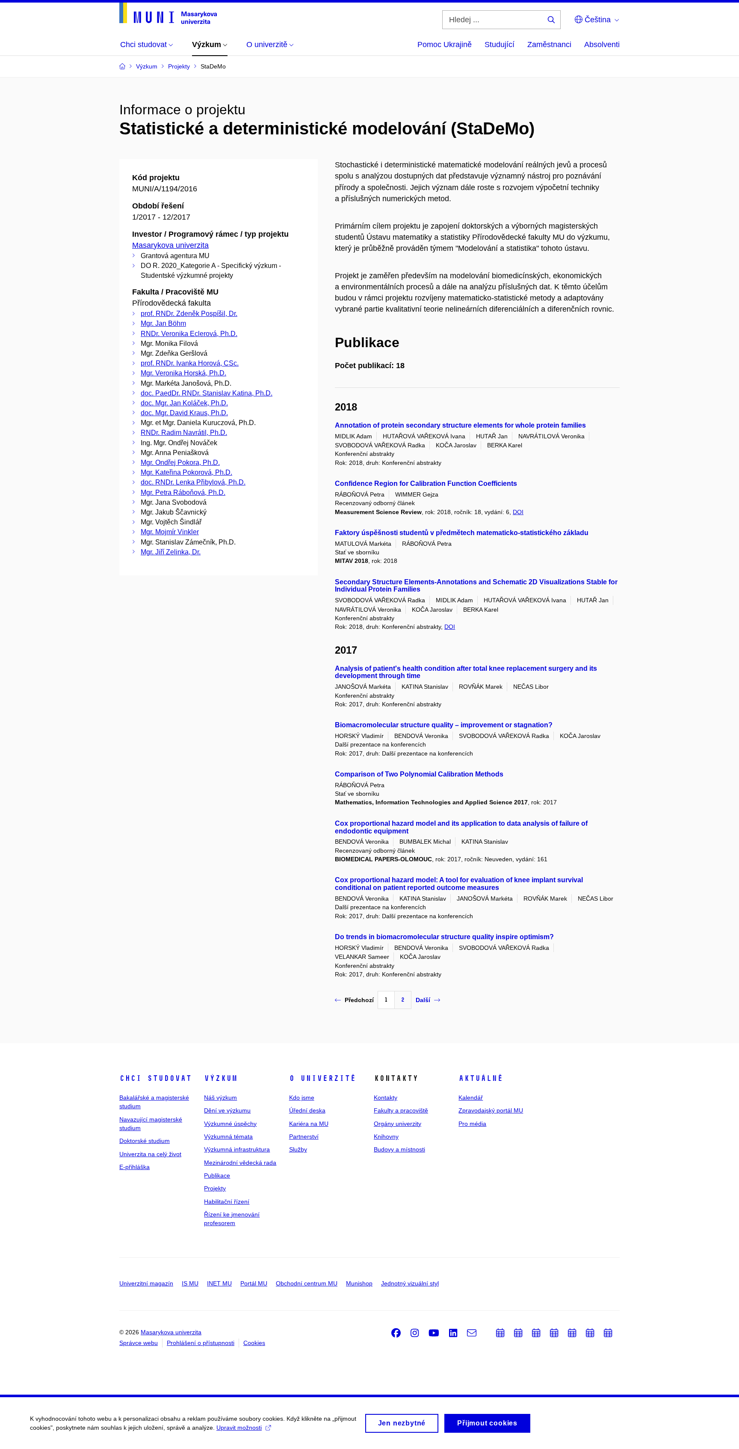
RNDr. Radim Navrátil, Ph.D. (184, 432)
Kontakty (385, 1097)
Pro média (472, 1123)
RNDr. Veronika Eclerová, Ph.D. (189, 333)
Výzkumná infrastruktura (237, 1149)
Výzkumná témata (228, 1136)
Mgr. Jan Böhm (163, 323)
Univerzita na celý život (150, 1154)
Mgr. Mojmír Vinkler (170, 532)
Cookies (254, 1342)
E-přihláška (134, 1166)
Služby (298, 1149)
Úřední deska (307, 1110)
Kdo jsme (301, 1097)
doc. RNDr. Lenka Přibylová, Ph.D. (193, 482)
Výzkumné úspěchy (230, 1123)
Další (423, 1000)
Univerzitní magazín (146, 1283)
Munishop (359, 1283)
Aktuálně (480, 1078)
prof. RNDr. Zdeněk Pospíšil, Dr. (189, 313)
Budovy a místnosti (399, 1149)
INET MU (219, 1283)
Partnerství (304, 1136)
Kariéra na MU (308, 1123)
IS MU (190, 1283)
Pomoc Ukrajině (444, 44)
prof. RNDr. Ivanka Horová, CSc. (190, 363)
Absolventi (602, 44)
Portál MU (253, 1283)
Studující (499, 44)
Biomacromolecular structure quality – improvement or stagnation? (444, 725)
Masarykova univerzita (170, 245)
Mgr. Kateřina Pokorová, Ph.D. (186, 472)
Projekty (215, 1188)
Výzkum (220, 1078)
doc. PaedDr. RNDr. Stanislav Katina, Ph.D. (206, 393)
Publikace (217, 1175)
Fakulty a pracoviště (401, 1110)
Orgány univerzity (397, 1123)
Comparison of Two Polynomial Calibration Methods (419, 774)
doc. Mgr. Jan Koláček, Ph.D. (184, 403)
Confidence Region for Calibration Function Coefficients (426, 483)
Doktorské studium (144, 1140)
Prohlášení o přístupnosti (200, 1342)
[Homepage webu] (168, 13)
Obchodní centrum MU (306, 1283)
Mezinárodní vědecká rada (240, 1162)
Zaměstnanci (549, 44)
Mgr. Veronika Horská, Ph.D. (183, 373)
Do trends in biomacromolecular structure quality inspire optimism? (444, 936)
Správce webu (138, 1342)
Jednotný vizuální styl (410, 1283)
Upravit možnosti (239, 1427)
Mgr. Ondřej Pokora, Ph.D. (180, 462)
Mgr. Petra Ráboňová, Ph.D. (183, 492)
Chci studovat (155, 1078)
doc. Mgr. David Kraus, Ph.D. (184, 413)
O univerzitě (322, 1078)
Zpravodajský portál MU (490, 1110)
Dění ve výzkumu (227, 1110)
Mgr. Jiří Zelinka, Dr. (171, 552)
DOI (518, 512)
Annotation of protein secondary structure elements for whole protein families (460, 425)
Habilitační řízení (226, 1201)
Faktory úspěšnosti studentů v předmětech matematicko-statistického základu (461, 532)
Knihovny (386, 1136)
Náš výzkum (220, 1097)
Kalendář (470, 1097)
